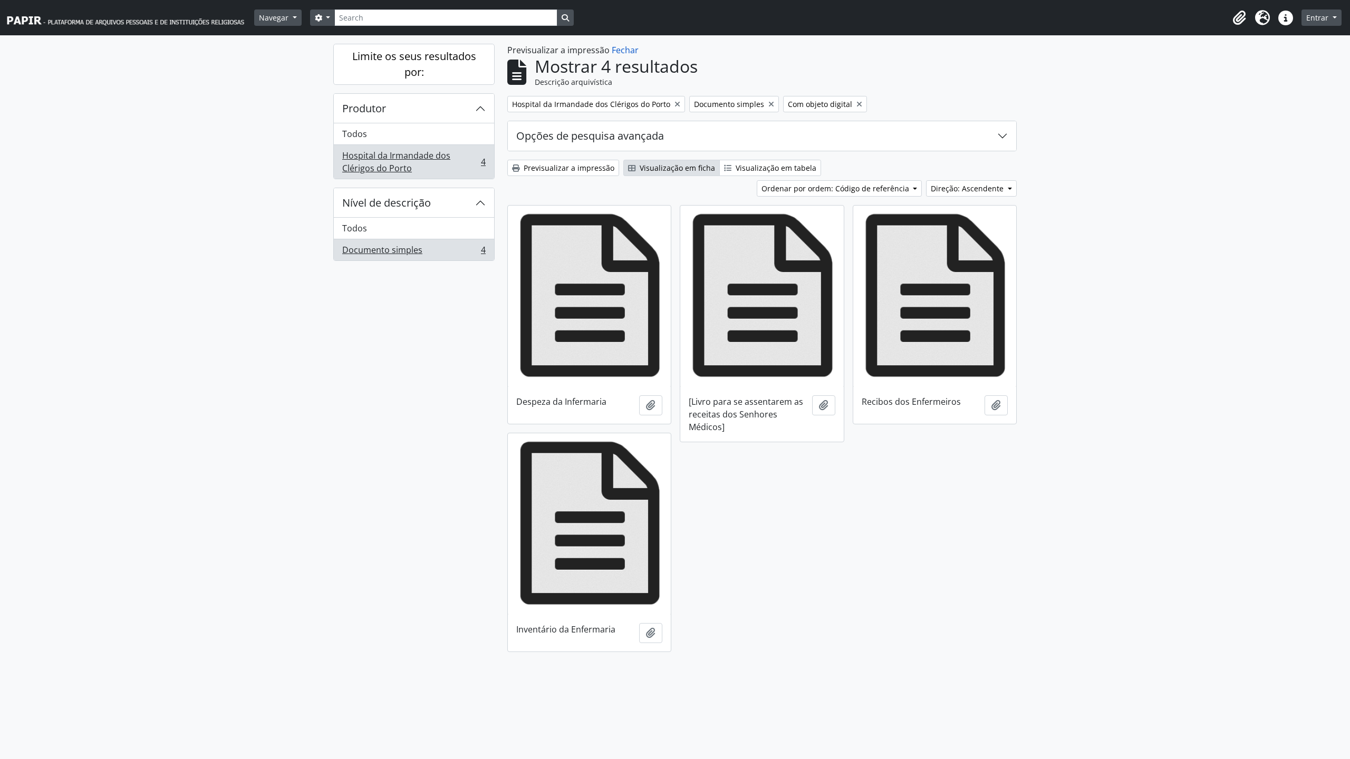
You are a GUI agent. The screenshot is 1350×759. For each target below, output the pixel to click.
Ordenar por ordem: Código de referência (836, 188)
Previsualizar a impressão (568, 168)
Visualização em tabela (775, 168)
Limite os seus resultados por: (414, 64)
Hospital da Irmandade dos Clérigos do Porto (414, 162)
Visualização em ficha (676, 168)
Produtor (364, 108)
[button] (1239, 18)
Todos (354, 134)
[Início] (130, 17)
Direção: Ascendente (968, 188)
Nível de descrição (386, 203)
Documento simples (414, 252)
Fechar (625, 50)
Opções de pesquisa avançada (590, 136)
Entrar (1318, 18)
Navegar (275, 18)
